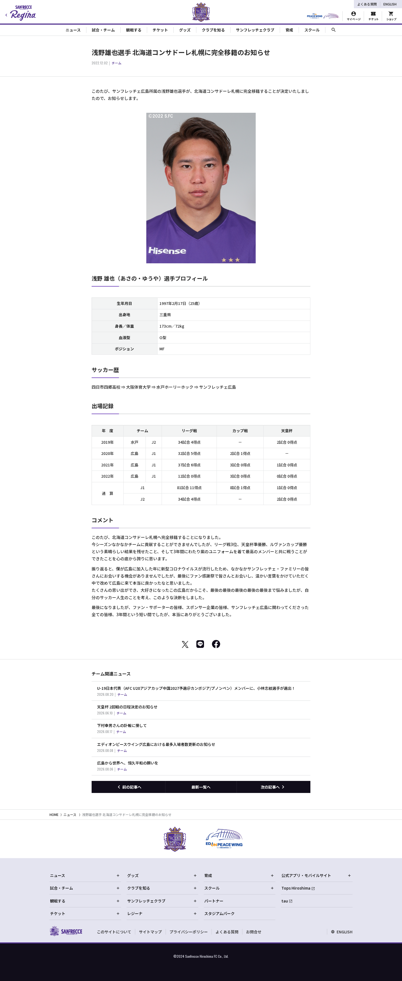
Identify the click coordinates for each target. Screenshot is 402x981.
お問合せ (253, 931)
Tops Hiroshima (295, 888)
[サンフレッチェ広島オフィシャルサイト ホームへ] (65, 930)
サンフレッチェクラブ (146, 901)
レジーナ (134, 913)
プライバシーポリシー (189, 931)
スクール (212, 888)
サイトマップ (150, 931)
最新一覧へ (201, 787)
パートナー (213, 901)
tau (284, 901)
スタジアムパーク (219, 913)
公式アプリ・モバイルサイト (306, 875)
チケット (57, 913)
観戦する (57, 901)
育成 (208, 875)
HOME (54, 814)
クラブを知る (138, 888)
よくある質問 (367, 4)
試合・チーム (61, 888)
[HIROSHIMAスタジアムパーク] (323, 16)
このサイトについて (114, 931)
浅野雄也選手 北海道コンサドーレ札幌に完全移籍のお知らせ (126, 814)
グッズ (133, 875)
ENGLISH (390, 4)
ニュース (69, 814)
